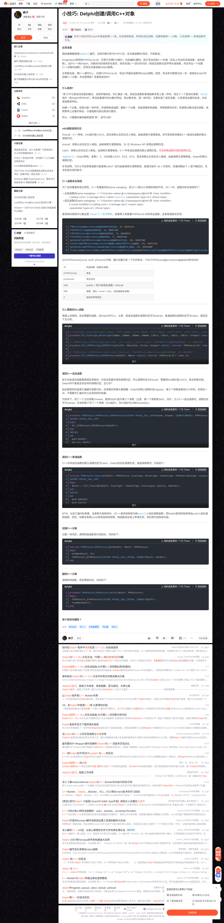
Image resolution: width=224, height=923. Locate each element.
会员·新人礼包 (172, 3)
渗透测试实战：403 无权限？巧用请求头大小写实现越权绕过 (33, 151)
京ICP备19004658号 (112, 913)
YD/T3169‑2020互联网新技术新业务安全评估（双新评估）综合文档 (33, 172)
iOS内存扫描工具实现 (28, 74)
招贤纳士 (88, 909)
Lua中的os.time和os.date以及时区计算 (33, 68)
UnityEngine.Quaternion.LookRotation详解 (33, 55)
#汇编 (105, 626)
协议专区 (117, 909)
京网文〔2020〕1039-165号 (134, 913)
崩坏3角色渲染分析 (28, 61)
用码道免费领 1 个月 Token (177, 220)
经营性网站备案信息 (155, 913)
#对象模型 (94, 626)
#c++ (82, 626)
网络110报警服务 (96, 916)
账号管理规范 (142, 916)
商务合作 (98, 909)
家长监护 (85, 916)
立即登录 (192, 912)
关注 (79, 638)
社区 (35, 3)
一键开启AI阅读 (34, 256)
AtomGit (48, 3)
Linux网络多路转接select (28, 165)
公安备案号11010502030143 (90, 913)
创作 (213, 3)
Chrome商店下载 (129, 916)
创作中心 (198, 3)
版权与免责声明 (155, 916)
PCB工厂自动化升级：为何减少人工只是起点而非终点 (34, 160)
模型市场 (62, 3)
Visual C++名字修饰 (101, 214)
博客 (21, 3)
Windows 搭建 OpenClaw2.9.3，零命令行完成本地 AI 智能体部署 (34, 181)
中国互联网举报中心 (112, 916)
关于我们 (78, 909)
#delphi (72, 626)
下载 (28, 3)
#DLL (114, 626)
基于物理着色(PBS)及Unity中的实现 (31, 81)
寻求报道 (107, 909)
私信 (46, 37)
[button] (32, 264)
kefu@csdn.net (153, 909)
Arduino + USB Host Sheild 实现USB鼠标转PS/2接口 (35, 209)
